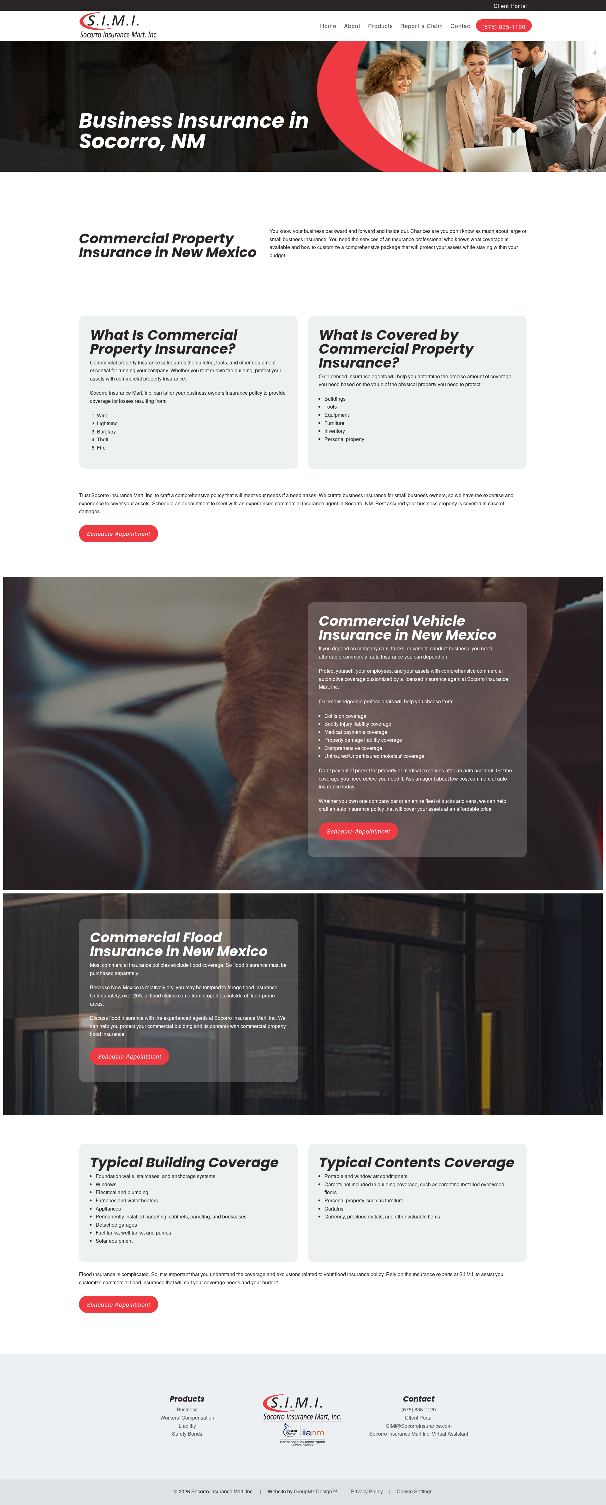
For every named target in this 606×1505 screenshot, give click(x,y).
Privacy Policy (367, 1491)
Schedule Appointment (118, 534)
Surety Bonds (187, 1433)
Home (328, 25)
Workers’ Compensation (187, 1417)
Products (380, 25)
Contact (461, 25)
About (352, 25)
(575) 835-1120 (504, 26)
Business (187, 1409)
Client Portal (510, 5)
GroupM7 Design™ (315, 1491)
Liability (187, 1425)
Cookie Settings (414, 1491)
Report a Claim (421, 25)
